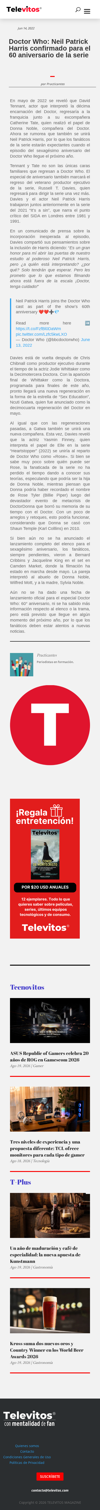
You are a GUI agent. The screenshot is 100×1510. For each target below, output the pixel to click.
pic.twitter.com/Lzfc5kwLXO (41, 334)
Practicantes (55, 84)
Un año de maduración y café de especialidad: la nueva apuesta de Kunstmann (45, 1254)
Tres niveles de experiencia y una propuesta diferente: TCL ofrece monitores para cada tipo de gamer (47, 1148)
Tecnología (41, 1161)
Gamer (38, 1066)
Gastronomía (43, 1267)
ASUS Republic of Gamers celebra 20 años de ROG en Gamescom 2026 (49, 1056)
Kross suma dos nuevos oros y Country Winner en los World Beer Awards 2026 (46, 1350)
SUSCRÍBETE (50, 1476)
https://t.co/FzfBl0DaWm (38, 328)
